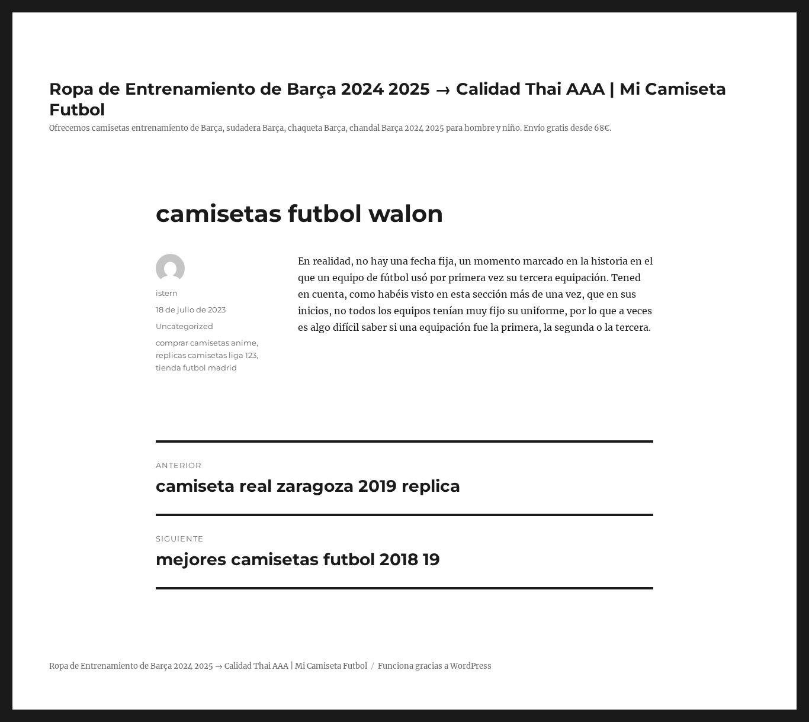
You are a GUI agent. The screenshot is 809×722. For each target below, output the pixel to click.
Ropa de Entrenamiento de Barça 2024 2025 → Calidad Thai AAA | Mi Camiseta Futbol (208, 666)
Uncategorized (184, 326)
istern (167, 293)
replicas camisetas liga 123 (206, 355)
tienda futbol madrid (196, 367)
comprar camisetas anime (206, 342)
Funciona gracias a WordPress (435, 666)
